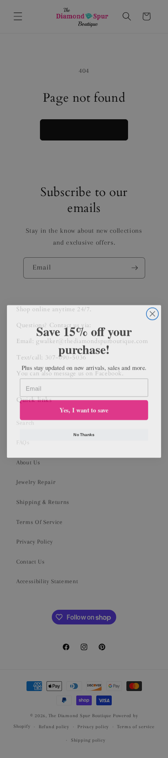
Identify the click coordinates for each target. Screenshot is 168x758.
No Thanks (83, 432)
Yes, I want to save (84, 407)
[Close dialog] (152, 311)
